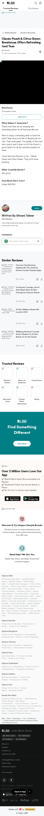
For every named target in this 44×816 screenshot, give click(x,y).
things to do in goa (10, 688)
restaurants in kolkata (19, 680)
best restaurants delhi (17, 613)
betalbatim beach (16, 690)
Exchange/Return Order (11, 760)
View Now (22, 443)
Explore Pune (7, 652)
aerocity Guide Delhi (18, 601)
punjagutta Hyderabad (25, 669)
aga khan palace (8, 656)
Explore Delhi (7, 576)
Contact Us (6, 751)
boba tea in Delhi (15, 589)
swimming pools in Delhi (24, 596)
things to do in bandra (18, 626)
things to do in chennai (11, 645)
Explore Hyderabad (10, 663)
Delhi (8, 718)
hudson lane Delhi (20, 606)
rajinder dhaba (15, 581)
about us (5, 744)
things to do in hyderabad (12, 666)
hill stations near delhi (11, 579)
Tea (24, 718)
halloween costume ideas (18, 711)
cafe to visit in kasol (19, 586)
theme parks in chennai (23, 648)
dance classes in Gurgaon (17, 611)
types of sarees (22, 703)
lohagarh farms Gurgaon (18, 584)
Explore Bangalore (9, 631)
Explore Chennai (9, 642)
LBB (3, 718)
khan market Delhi (21, 598)
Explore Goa (7, 685)
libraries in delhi (23, 591)
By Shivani (6, 50)
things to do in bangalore (12, 634)
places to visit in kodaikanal (27, 637)
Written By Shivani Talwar (18, 215)
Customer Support (9, 766)
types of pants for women (20, 713)
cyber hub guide (18, 603)
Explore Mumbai (8, 620)
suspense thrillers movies (12, 699)
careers (5, 747)
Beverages (16, 718)
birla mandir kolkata (9, 677)
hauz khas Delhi (21, 594)
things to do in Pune (16, 658)
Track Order (6, 763)
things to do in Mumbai (11, 624)
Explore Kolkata (8, 674)
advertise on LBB (8, 754)
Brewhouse (32, 718)
